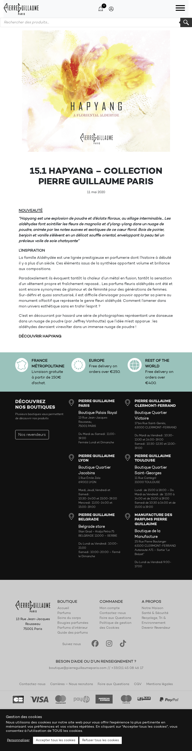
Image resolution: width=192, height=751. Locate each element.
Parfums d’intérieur (72, 628)
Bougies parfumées (72, 623)
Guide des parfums (72, 633)
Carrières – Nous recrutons (71, 684)
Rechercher (186, 22)
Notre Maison (152, 608)
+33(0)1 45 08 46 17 (127, 668)
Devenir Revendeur (156, 628)
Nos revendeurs (32, 435)
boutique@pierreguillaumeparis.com (78, 668)
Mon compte (110, 608)
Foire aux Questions (115, 618)
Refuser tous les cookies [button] (100, 740)
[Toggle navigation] (180, 9)
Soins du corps (69, 618)
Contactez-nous (113, 613)
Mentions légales (159, 684)
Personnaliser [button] (18, 740)
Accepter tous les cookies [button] (55, 740)
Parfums (64, 613)
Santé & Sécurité (155, 613)
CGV (138, 684)
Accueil (63, 608)
